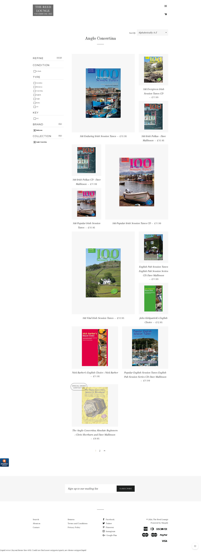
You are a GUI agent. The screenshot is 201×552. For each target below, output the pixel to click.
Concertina (39, 91)
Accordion (39, 83)
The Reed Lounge (160, 519)
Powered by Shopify (159, 523)
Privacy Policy (74, 527)
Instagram (110, 531)
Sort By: (132, 33)
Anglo (38, 99)
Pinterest (109, 527)
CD (37, 107)
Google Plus (111, 535)
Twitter (108, 523)
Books (38, 103)
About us (36, 523)
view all (59, 58)
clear (60, 124)
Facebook (109, 519)
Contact (36, 527)
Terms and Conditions (78, 523)
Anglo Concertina (41, 142)
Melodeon (39, 87)
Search (36, 519)
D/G (37, 118)
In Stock (38, 71)
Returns (71, 519)
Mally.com (39, 130)
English (38, 95)
